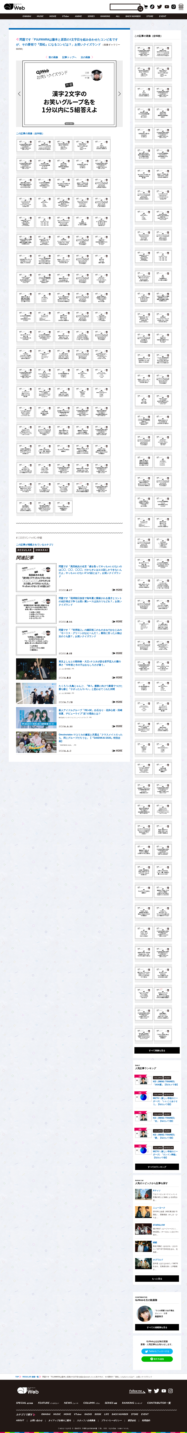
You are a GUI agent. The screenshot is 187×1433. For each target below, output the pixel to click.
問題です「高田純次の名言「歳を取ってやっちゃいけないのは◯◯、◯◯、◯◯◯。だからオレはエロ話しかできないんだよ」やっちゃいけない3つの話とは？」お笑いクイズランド (90, 571)
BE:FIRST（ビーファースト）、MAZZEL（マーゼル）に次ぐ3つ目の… (165, 1231)
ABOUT (20, 1421)
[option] (157, 1314)
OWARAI (26, 16)
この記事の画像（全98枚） (30, 133)
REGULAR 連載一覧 (30, 1376)
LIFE (106, 1414)
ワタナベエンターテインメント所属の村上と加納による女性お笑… (165, 1197)
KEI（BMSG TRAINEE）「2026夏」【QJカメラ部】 (166, 1083)
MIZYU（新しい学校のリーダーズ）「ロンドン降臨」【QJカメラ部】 (165, 1154)
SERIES (91, 16)
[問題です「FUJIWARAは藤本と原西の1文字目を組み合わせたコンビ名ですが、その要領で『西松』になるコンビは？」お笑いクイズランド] (26, 145)
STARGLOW (159, 1224)
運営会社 (132, 1421)
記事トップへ (69, 57)
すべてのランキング (157, 1166)
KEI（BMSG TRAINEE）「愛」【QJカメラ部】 (164, 1136)
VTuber (65, 16)
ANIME (78, 16)
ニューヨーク (159, 1207)
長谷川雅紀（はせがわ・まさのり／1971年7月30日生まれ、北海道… (165, 1249)
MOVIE (52, 16)
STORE (149, 16)
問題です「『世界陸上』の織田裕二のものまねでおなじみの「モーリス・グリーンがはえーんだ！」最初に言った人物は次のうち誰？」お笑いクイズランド (90, 633)
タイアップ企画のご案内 (59, 1421)
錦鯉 (155, 1242)
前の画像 (53, 57)
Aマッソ (157, 1190)
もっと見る (157, 1278)
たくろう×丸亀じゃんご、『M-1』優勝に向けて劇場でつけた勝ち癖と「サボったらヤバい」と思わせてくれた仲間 (90, 687)
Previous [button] (138, 1313)
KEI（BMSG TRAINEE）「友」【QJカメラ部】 (164, 1119)
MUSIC (40, 16)
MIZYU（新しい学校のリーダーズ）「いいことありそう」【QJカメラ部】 (165, 1101)
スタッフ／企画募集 (86, 1421)
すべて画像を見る (157, 1050)
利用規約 (146, 1421)
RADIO (88, 1414)
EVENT (162, 16)
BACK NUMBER (133, 16)
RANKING (105, 16)
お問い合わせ (36, 1421)
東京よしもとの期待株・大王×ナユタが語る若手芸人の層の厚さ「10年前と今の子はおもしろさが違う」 (90, 663)
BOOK (98, 1414)
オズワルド (158, 1259)
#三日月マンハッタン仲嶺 (29, 537)
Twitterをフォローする (159, 1351)
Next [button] (173, 1313)
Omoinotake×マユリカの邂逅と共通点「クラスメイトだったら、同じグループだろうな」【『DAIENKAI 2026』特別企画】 (91, 738)
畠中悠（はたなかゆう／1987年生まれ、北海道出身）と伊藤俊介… (165, 1266)
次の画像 (85, 57)
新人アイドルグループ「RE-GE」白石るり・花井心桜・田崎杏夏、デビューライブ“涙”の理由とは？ (90, 712)
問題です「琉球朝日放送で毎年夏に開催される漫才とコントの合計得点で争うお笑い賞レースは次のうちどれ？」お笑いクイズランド (90, 601)
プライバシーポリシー (111, 1421)
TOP (17, 1376)
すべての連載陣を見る (157, 1327)
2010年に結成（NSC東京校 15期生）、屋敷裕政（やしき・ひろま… (165, 1214)
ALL (118, 16)
